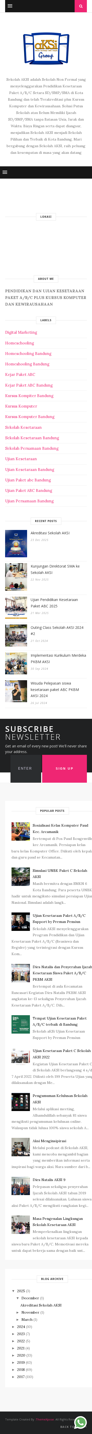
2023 (21, 1334)
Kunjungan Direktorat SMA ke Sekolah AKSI (55, 569)
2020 (21, 1355)
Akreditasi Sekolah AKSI (50, 532)
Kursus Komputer (21, 406)
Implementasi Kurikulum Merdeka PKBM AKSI (58, 658)
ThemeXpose (45, 1419)
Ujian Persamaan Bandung (29, 501)
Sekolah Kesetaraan (23, 427)
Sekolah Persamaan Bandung (32, 448)
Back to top (72, 1427)
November (30, 1312)
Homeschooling (19, 343)
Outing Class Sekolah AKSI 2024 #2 (57, 630)
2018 (21, 1369)
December (30, 1298)
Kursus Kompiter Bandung (29, 395)
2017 (21, 1376)
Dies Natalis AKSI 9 (49, 1179)
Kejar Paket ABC (20, 374)
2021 (21, 1348)
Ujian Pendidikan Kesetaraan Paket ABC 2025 (54, 602)
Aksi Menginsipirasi (49, 1141)
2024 (21, 1326)
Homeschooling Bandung (28, 353)
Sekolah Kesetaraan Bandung (32, 437)
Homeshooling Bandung (27, 364)
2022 (21, 1341)
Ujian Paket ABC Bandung (28, 490)
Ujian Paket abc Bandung (28, 480)
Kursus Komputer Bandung (29, 416)
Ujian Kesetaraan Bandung (29, 469)
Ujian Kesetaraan (21, 458)
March (26, 1319)
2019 (21, 1362)
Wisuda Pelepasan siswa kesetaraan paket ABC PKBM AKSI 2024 (55, 689)
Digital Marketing (21, 332)
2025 (21, 1291)
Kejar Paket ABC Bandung (29, 385)
